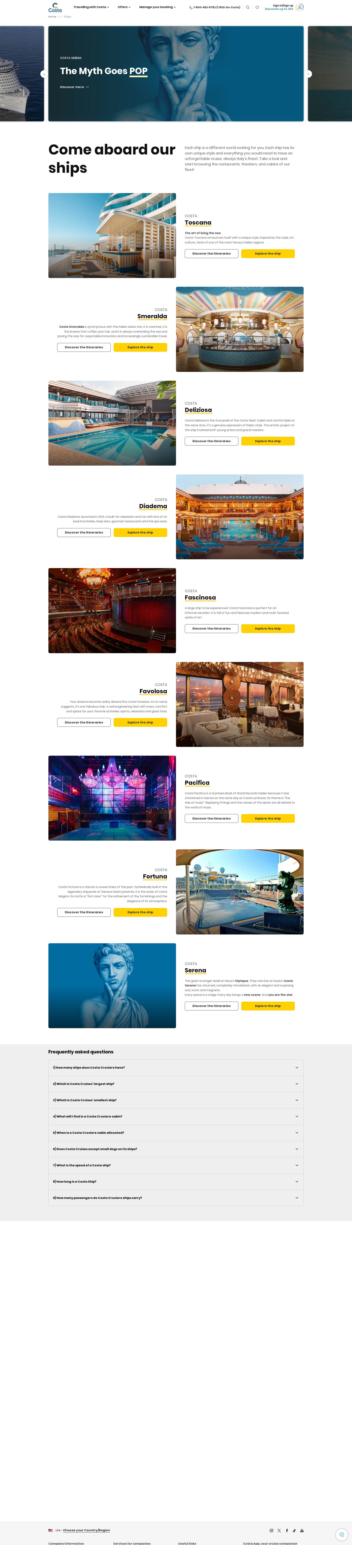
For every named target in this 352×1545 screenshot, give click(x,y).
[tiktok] (294, 1531)
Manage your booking (156, 7)
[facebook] (287, 1531)
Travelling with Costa (90, 7)
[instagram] (271, 1531)
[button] (257, 7)
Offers (123, 7)
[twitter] (279, 1531)
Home (52, 16)
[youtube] (302, 1531)
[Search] (247, 7)
